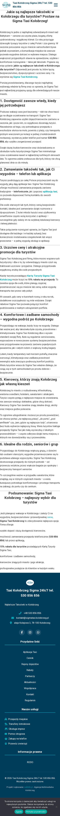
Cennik (30, 658)
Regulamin (30, 700)
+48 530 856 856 (32, 613)
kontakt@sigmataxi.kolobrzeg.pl (32, 618)
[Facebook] (22, 632)
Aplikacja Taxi (30, 652)
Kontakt (30, 694)
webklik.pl (28, 787)
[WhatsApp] (38, 632)
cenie (50, 517)
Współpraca (30, 688)
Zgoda (19, 811)
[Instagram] (30, 632)
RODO (30, 762)
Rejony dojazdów (30, 664)
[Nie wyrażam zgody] (56, 806)
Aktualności (30, 682)
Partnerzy (30, 676)
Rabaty (30, 670)
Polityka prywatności (36, 811)
